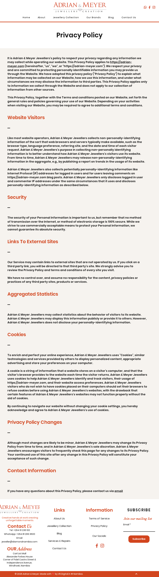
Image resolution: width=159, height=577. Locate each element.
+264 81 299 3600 (25, 534)
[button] (42, 18)
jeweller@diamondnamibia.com (19, 541)
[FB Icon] (149, 7)
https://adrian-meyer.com (83, 66)
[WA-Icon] (145, 7)
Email (126, 524)
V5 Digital (63, 573)
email (118, 491)
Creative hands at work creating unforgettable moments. (20, 519)
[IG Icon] (154, 7)
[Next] (136, 574)
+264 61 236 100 (22, 530)
